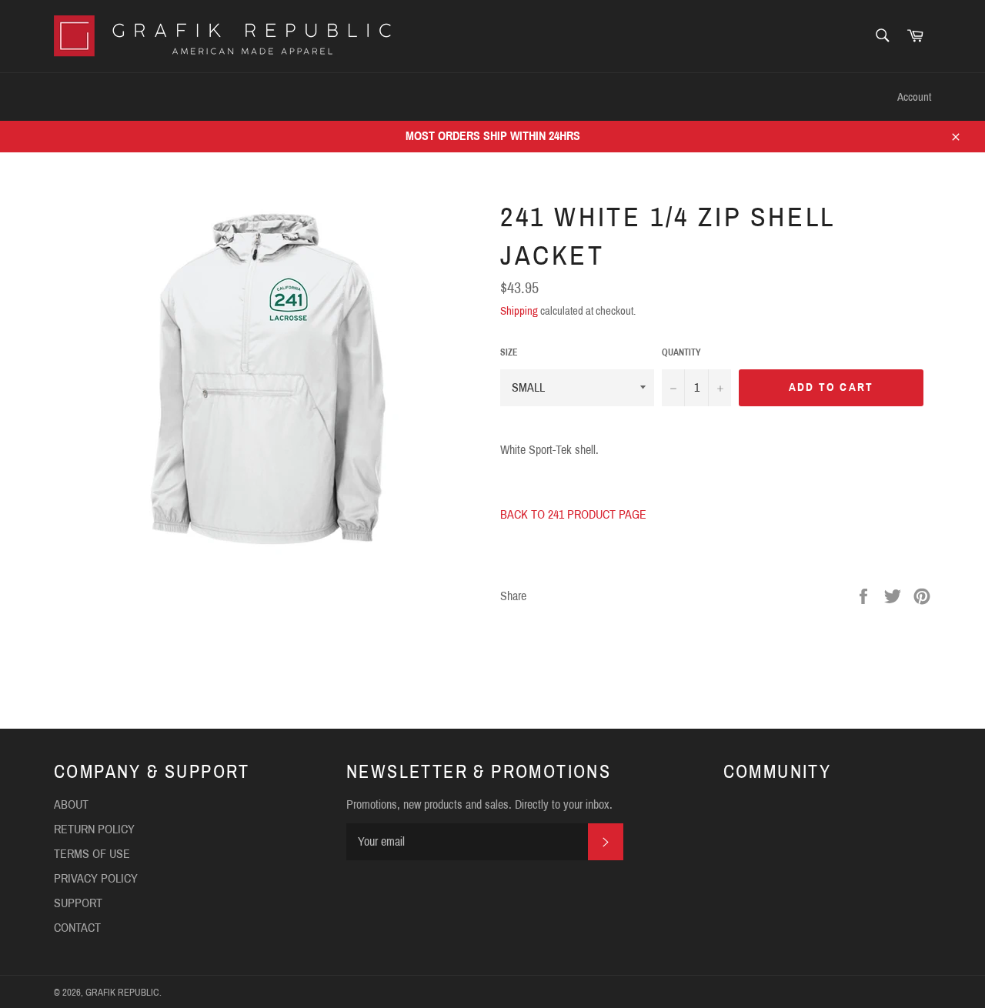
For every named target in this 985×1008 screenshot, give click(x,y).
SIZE (509, 352)
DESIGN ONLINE (160, 96)
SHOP (69, 96)
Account (914, 97)
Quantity (681, 352)
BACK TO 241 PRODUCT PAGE (573, 514)
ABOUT (71, 804)
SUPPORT (263, 96)
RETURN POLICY (94, 829)
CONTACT (347, 96)
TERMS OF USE (92, 853)
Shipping (519, 311)
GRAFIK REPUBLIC (122, 992)
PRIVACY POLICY (96, 878)
